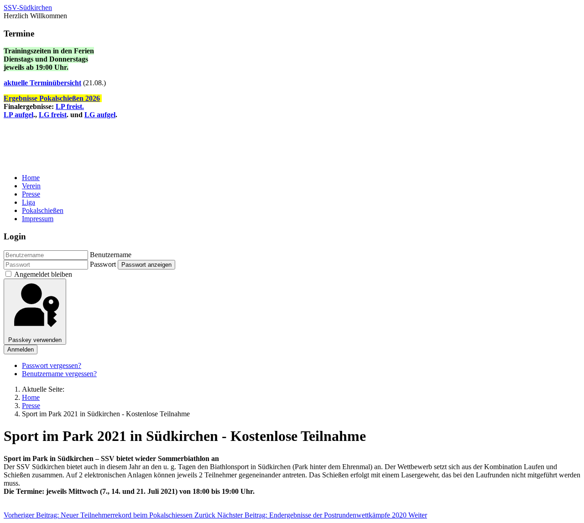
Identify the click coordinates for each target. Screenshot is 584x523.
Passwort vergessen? (51, 365)
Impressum (37, 219)
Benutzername (110, 255)
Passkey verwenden (35, 340)
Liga (28, 202)
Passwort (103, 264)
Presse (31, 194)
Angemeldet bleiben (43, 274)
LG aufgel (99, 115)
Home (31, 177)
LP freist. (70, 106)
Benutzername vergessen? (59, 374)
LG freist (53, 115)
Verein (31, 186)
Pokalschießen (42, 210)
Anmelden (20, 349)
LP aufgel (18, 115)
